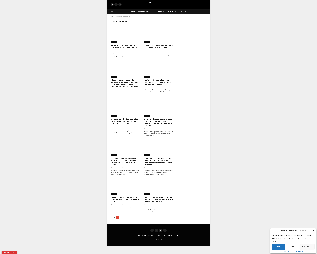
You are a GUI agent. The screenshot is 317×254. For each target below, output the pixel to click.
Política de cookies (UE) (171, 235)
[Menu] (112, 11)
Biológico (114, 41)
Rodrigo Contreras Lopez (118, 50)
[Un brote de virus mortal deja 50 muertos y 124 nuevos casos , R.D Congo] (159, 34)
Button (202, 4)
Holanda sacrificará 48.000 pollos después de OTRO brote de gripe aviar (124, 46)
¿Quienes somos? (144, 11)
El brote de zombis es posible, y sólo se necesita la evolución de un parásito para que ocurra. (125, 199)
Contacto (182, 11)
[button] (314, 230)
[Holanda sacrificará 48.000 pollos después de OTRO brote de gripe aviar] (126, 34)
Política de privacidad (298, 251)
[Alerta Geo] (158, 4)
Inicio (133, 11)
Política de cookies (287, 251)
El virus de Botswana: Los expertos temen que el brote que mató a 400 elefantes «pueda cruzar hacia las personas (123, 161)
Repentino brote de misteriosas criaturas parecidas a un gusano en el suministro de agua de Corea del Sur (125, 121)
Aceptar (278, 247)
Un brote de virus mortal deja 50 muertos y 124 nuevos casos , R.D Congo (158, 46)
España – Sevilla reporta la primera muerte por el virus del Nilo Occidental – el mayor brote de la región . (158, 82)
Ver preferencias (307, 247)
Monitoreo (171, 11)
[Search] (205, 11)
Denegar (293, 247)
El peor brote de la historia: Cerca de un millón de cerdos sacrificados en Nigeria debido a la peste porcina (158, 199)
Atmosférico (157, 11)
